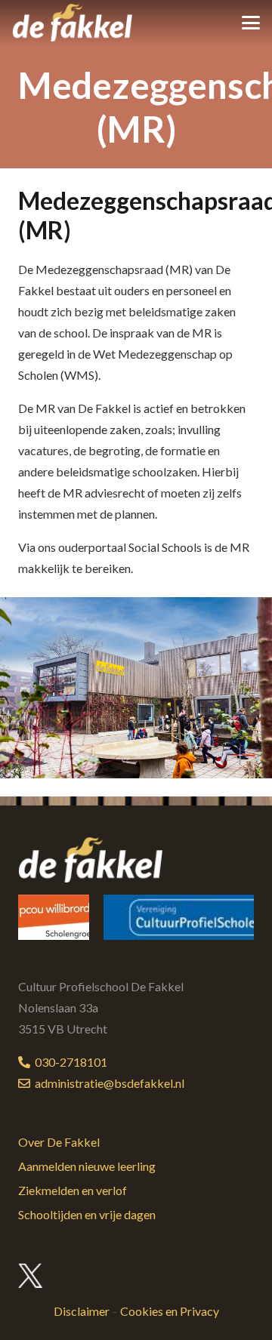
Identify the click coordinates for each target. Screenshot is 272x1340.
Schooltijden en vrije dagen (87, 1214)
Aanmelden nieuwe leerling (87, 1166)
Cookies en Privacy (169, 1311)
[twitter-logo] (30, 1276)
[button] (251, 23)
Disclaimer (82, 1311)
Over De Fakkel (59, 1142)
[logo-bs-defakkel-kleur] (72, 23)
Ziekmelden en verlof (72, 1190)
